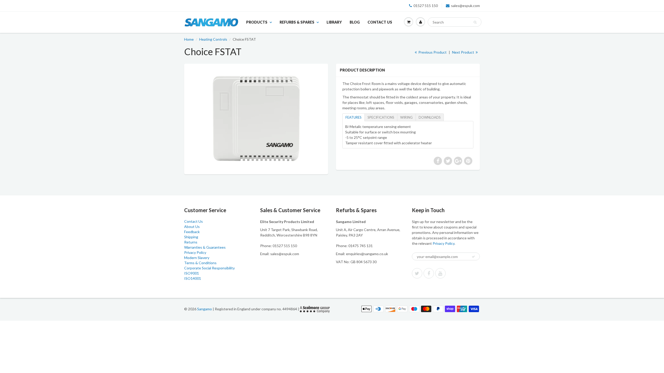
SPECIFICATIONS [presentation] (381, 117)
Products (256, 22)
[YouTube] (440, 273)
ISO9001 (191, 273)
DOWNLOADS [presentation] (430, 117)
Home (189, 39)
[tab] (353, 117)
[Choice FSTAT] (256, 118)
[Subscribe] (473, 257)
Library (334, 22)
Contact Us (380, 22)
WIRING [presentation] (406, 117)
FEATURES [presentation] (353, 117)
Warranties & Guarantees (205, 247)
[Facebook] (429, 273)
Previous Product (432, 52)
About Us (192, 226)
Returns (190, 242)
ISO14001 (192, 278)
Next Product (463, 52)
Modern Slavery (196, 257)
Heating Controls (213, 39)
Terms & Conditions (200, 263)
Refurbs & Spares (297, 22)
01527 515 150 (425, 5)
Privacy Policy (195, 252)
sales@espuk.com (465, 5)
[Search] (475, 22)
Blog (355, 22)
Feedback (192, 231)
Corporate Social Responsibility (209, 268)
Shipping (191, 237)
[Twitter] (417, 273)
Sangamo (204, 309)
